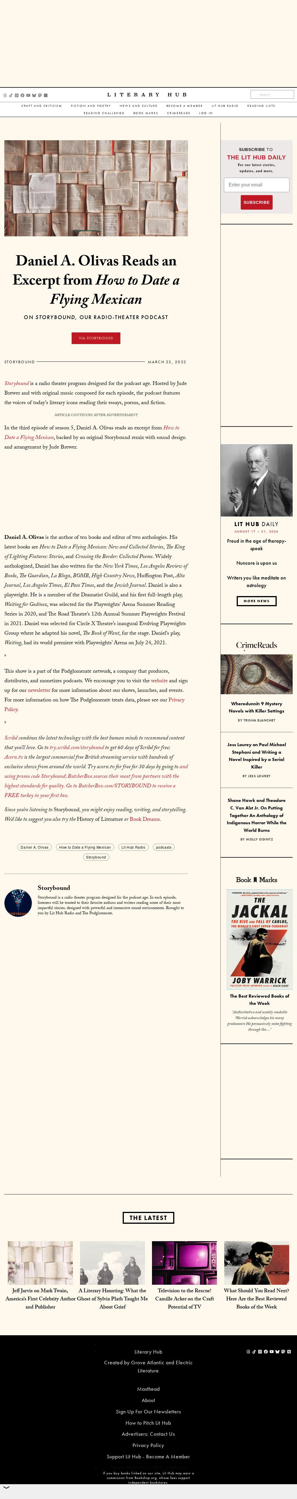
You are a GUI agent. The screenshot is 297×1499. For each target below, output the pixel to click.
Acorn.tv (13, 757)
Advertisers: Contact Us (148, 1433)
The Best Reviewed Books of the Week (259, 999)
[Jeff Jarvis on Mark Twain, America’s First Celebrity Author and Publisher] (40, 1273)
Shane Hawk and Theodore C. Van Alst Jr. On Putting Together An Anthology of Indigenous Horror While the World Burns (257, 815)
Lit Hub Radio (225, 106)
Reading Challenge (104, 113)
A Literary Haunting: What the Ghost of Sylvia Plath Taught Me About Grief (112, 1299)
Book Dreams (145, 820)
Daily (256, 524)
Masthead (148, 1388)
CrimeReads (179, 113)
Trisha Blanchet (260, 720)
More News (257, 601)
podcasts (164, 847)
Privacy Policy (148, 1445)
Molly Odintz (259, 839)
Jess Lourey (259, 776)
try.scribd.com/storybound (77, 748)
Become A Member (184, 106)
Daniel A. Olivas (35, 847)
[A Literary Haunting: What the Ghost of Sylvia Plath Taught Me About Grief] (112, 1273)
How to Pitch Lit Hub (148, 1422)
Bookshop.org (146, 1477)
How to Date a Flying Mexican (85, 847)
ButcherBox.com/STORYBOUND (114, 786)
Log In (206, 113)
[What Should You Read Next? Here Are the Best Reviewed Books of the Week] (256, 1273)
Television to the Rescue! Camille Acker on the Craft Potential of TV (184, 1299)
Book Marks (146, 113)
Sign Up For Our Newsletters (148, 1411)
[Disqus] (96, 993)
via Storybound (96, 338)
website (159, 681)
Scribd (10, 738)
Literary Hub (148, 95)
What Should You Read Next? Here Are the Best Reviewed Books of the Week (256, 1299)
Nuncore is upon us (256, 562)
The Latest (148, 1218)
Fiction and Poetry (91, 106)
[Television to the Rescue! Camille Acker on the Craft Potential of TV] (184, 1273)
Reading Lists (261, 106)
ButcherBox (80, 777)
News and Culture (139, 106)
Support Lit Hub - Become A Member (148, 1456)
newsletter (39, 691)
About (148, 1400)
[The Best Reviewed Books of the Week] (260, 940)
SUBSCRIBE (257, 202)
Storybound (19, 361)
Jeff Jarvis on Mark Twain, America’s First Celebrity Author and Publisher (40, 1299)
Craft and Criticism (41, 106)
